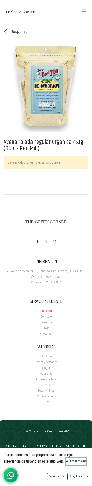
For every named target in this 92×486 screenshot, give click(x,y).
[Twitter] (46, 241)
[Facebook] (37, 241)
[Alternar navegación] (83, 11)
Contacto (46, 316)
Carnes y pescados (46, 362)
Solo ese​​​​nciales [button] (57, 476)
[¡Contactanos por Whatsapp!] (11, 475)
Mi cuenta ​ (46, 333)
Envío (46, 328)
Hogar (46, 368)
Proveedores (46, 322)
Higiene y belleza (46, 379)
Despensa (19, 31)
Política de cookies (76, 461)
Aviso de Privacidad (76, 446)
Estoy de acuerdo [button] (78, 476)
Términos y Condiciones (48, 446)
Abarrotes (46, 373)
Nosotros (46, 311)
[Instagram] (54, 241)
